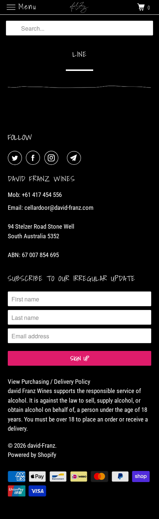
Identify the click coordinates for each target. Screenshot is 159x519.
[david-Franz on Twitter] (16, 158)
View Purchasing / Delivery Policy (49, 381)
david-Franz (41, 445)
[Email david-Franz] (75, 158)
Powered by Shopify (32, 454)
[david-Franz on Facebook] (34, 158)
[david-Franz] (79, 7)
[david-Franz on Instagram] (52, 158)
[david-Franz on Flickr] (64, 158)
